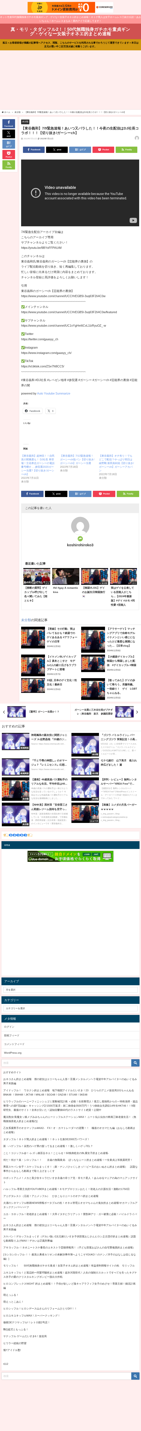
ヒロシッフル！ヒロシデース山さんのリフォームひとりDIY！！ (40, 1308)
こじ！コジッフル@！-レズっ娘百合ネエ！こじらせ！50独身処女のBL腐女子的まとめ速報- (56, 1153)
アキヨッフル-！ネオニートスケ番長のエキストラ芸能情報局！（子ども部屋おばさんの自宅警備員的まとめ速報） (69, 1247)
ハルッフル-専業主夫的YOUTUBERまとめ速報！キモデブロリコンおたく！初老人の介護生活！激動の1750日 (66, 1189)
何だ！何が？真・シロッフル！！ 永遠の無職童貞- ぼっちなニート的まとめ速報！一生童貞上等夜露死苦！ (68, 1160)
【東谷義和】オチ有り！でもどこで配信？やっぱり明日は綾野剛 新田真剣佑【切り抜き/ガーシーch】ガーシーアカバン (116, 463)
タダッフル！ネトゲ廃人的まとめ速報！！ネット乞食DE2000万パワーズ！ (46, 1139)
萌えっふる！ (11, 1295)
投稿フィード (11, 1035)
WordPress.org (12, 1052)
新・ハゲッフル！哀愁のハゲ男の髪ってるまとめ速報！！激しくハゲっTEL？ (48, 1146)
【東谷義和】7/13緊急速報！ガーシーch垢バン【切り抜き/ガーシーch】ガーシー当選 (77, 459)
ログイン (9, 1026)
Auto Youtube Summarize (53, 393)
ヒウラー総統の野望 (14, 1343)
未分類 (25, 121)
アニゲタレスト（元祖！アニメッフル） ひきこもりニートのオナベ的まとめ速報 (50, 1196)
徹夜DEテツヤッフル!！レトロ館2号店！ (26, 1322)
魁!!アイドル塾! (12, 1350)
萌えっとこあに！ (13, 1301)
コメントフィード (14, 1044)
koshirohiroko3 (80, 545)
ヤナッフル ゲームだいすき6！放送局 (25, 1336)
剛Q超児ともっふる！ (15, 1329)
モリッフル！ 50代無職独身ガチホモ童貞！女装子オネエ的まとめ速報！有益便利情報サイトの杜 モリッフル (69, 1265)
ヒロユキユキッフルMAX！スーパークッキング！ (31, 1315)
